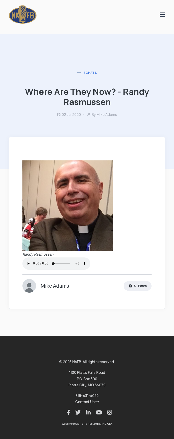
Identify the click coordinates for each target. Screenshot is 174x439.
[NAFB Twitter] (76, 412)
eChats (90, 72)
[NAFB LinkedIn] (86, 412)
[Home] (22, 14)
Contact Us (85, 401)
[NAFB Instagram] (107, 412)
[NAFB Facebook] (66, 412)
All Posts (140, 286)
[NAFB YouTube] (96, 412)
